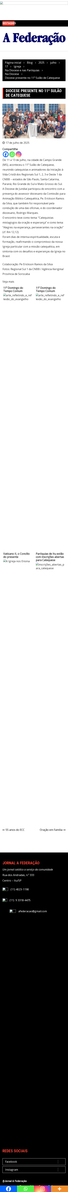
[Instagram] (18, 154)
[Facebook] (6, 154)
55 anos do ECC (15, 830)
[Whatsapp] (12, 154)
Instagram (11, 1169)
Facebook (11, 1161)
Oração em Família (51, 830)
